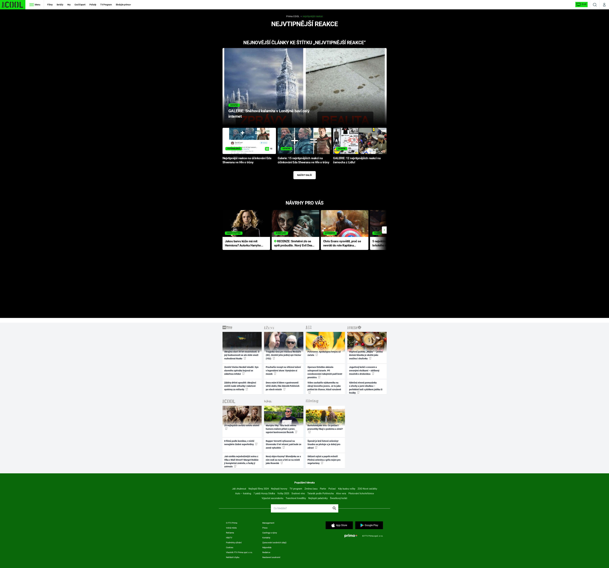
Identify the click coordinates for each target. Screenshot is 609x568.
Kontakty (266, 537)
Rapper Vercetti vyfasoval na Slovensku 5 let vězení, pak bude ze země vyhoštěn (283, 444)
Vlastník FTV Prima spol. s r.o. (239, 552)
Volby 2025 (283, 493)
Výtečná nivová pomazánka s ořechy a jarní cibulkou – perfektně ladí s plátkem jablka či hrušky (365, 387)
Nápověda (266, 547)
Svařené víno (298, 493)
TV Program (106, 4)
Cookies (229, 547)
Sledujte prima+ (123, 4)
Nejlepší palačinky (318, 498)
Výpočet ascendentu (272, 498)
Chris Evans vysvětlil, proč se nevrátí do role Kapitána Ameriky (342, 244)
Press (265, 528)
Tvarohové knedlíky (296, 498)
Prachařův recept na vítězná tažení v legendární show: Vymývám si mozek (283, 370)
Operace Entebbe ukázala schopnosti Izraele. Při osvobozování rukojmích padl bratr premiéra (325, 372)
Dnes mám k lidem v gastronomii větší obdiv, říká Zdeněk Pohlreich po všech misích (282, 386)
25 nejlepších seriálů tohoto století (241, 425)
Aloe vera (341, 493)
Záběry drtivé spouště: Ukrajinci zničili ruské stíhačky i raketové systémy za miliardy (240, 386)
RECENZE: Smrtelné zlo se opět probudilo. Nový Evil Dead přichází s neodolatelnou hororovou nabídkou (294, 244)
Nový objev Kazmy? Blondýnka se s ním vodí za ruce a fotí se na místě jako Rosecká (283, 459)
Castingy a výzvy (269, 533)
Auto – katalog (243, 493)
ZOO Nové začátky (367, 488)
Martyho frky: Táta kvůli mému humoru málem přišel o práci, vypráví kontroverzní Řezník (281, 429)
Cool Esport (80, 4)
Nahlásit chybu (232, 557)
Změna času (311, 488)
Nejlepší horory (279, 488)
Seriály (60, 4)
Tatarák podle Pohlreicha (320, 493)
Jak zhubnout (239, 488)
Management (268, 523)
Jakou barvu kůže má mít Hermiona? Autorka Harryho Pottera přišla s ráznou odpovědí (243, 244)
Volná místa (231, 528)
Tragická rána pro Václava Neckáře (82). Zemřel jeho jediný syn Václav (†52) (283, 355)
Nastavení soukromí (271, 557)
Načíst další (304, 175)
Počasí (332, 488)
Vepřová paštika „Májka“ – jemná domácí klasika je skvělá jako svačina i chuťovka (366, 355)
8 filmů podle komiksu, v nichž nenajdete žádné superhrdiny (239, 443)
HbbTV (229, 537)
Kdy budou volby (346, 488)
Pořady (92, 4)
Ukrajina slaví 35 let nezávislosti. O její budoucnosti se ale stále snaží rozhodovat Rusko (241, 355)
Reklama (230, 533)
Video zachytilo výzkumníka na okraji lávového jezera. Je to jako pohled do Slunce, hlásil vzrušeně (324, 386)
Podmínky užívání (234, 542)
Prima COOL (293, 16)
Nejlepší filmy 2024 (259, 488)
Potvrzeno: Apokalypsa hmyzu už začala (324, 353)
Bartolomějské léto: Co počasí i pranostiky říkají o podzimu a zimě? (325, 427)
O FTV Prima (231, 523)
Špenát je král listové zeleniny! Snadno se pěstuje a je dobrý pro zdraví (324, 444)
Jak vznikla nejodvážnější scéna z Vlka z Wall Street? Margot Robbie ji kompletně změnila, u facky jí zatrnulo (241, 461)
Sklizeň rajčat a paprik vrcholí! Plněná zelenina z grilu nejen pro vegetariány (324, 459)
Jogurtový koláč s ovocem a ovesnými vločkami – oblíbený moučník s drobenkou (364, 370)
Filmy (49, 4)
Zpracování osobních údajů (274, 542)
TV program (296, 488)
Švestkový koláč (338, 498)
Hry (69, 4)
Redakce (266, 552)
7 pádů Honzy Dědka (264, 493)
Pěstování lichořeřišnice (361, 493)
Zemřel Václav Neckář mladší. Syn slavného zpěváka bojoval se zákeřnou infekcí (241, 370)
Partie (323, 488)
